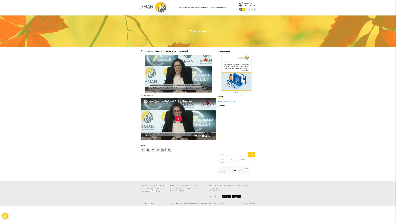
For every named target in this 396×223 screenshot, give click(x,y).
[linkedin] (254, 9)
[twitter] (249, 9)
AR (240, 9)
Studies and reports (193, 203)
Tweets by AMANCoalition (227, 101)
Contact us (221, 203)
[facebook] (246, 9)
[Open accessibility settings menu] (5, 216)
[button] (220, 75)
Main (172, 203)
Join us (214, 203)
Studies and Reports (201, 7)
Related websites (220, 7)
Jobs (210, 203)
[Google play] (227, 196)
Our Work (191, 7)
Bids (206, 203)
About (185, 7)
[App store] (237, 196)
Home (180, 7)
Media (212, 7)
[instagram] (252, 9)
